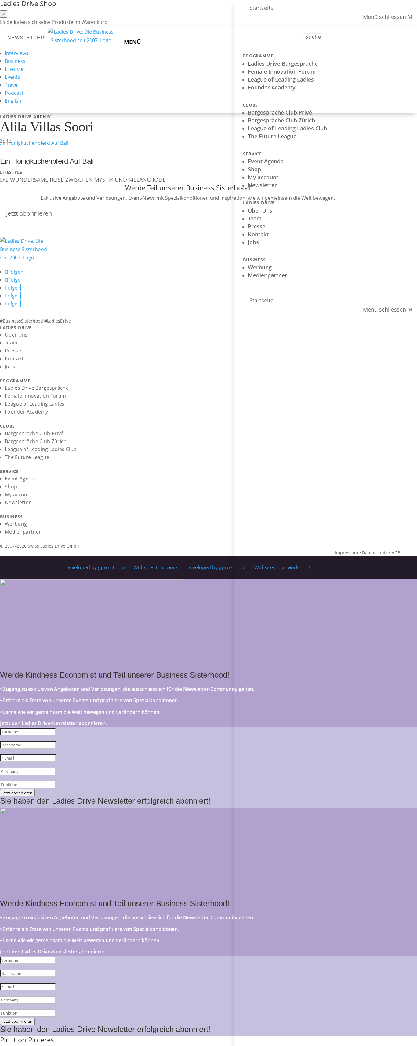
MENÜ (132, 42)
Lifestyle (14, 69)
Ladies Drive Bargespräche (283, 63)
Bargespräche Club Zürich (281, 120)
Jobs (253, 242)
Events (12, 77)
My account (263, 177)
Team (255, 218)
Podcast (14, 92)
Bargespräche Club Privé (280, 112)
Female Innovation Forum (282, 71)
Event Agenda (266, 161)
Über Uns (260, 210)
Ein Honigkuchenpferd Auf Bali (46, 161)
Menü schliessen (384, 17)
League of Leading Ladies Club (287, 128)
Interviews (16, 53)
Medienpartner (267, 275)
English (13, 100)
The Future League (272, 136)
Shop (254, 169)
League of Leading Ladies (281, 79)
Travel (12, 85)
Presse (256, 226)
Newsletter (262, 185)
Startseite (261, 7)
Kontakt (258, 234)
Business (15, 61)
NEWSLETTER (26, 37)
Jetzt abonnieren (29, 213)
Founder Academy (272, 87)
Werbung (260, 267)
